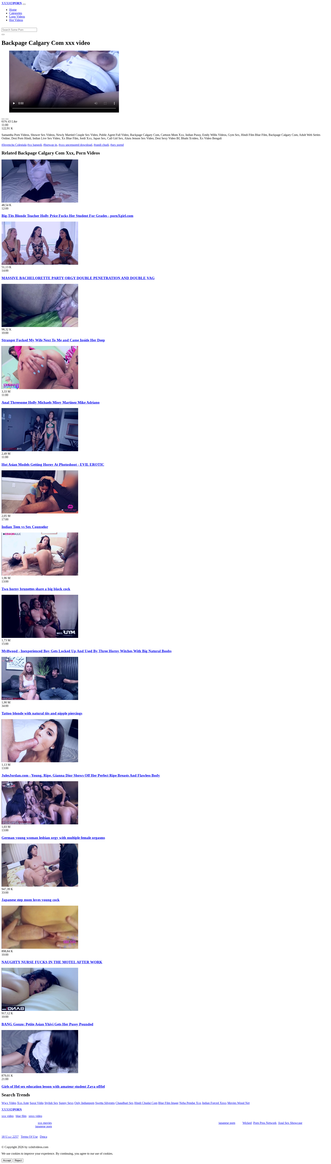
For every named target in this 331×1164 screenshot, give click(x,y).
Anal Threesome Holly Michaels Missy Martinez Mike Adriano (51, 402)
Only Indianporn (84, 1103)
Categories (15, 13)
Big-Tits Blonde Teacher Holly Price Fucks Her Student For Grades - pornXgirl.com (67, 216)
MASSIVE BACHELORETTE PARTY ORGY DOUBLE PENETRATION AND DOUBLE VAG (78, 278)
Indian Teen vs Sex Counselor (25, 527)
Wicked (247, 1123)
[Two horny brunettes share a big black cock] (40, 574)
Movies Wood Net (238, 1103)
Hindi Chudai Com (145, 1103)
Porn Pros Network (265, 1123)
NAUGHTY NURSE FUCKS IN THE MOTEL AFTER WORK (52, 962)
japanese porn (227, 1123)
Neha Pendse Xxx (190, 1103)
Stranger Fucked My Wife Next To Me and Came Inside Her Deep (53, 340)
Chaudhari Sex (125, 1103)
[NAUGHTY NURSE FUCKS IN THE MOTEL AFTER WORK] (40, 947)
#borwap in (50, 144)
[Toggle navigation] (24, 4)
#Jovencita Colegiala (14, 144)
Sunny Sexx (66, 1103)
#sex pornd (117, 144)
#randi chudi (101, 144)
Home (13, 9)
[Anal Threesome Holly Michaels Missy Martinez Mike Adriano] (40, 388)
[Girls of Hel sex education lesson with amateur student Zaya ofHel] (40, 1072)
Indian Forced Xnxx (214, 1103)
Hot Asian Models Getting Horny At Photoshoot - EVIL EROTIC (53, 464)
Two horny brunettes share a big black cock (36, 589)
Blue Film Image (168, 1103)
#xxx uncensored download (75, 144)
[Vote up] (3, 119)
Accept (7, 1160)
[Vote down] (6, 119)
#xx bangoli (34, 144)
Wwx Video (9, 1103)
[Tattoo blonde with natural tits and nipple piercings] (40, 699)
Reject (18, 1160)
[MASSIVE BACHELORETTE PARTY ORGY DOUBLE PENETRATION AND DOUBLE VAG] (40, 263)
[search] (3, 34)
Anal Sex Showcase (290, 1123)
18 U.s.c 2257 (10, 1136)
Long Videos (17, 16)
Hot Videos (16, 20)
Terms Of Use (29, 1136)
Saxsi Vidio (37, 1103)
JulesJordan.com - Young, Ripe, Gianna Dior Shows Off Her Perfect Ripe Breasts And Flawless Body (81, 775)
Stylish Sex (51, 1103)
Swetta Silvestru (105, 1103)
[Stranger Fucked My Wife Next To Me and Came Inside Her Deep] (40, 326)
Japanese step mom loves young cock (31, 900)
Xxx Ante (23, 1103)
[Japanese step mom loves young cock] (40, 885)
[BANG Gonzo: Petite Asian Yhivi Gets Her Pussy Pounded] (40, 1009)
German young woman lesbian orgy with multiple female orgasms (53, 838)
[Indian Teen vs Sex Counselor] (40, 512)
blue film (21, 1116)
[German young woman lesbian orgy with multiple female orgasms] (40, 823)
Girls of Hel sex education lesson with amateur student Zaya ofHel (53, 1086)
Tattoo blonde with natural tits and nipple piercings (42, 713)
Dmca (43, 1136)
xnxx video (35, 1116)
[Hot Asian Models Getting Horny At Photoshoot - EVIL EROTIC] (40, 450)
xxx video (8, 1116)
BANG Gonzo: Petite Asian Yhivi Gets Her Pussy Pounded (47, 1024)
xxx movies (45, 1123)
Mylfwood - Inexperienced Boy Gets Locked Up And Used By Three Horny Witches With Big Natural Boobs (86, 651)
